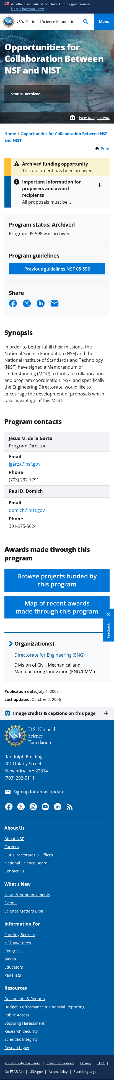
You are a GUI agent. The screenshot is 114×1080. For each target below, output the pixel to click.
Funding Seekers (19, 934)
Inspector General (60, 1063)
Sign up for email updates (40, 792)
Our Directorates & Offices (28, 855)
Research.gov (16, 1047)
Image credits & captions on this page (54, 713)
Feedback (108, 630)
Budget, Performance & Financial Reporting (44, 1007)
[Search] (85, 22)
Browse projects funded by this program (57, 580)
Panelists (12, 975)
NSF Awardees (17, 942)
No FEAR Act (14, 1071)
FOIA (101, 1063)
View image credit (94, 117)
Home (10, 133)
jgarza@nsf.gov (24, 464)
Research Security (21, 1031)
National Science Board (26, 863)
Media (10, 958)
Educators (13, 967)
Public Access (16, 1015)
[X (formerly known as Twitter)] (21, 806)
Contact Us (14, 871)
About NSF (14, 838)
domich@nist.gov (27, 510)
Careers (11, 846)
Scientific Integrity (21, 1039)
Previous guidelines (57, 269)
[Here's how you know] (57, 7)
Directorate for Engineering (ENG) (49, 655)
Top (104, 670)
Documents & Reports (24, 998)
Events (10, 902)
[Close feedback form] (108, 614)
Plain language (85, 1071)
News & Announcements (27, 894)
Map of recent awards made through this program (57, 607)
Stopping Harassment (24, 1023)
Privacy (85, 1063)
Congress (13, 950)
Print (105, 148)
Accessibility (58, 1071)
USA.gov (36, 1071)
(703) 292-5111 (19, 778)
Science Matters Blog (23, 911)
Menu (104, 21)
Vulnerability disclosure (22, 1063)
